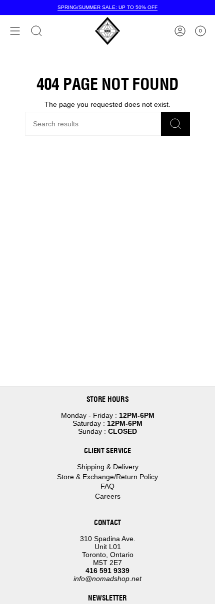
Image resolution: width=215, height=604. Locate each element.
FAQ (107, 486)
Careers (107, 496)
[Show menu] (15, 31)
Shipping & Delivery (107, 467)
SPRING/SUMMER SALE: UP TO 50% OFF (108, 7)
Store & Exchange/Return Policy (107, 477)
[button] (36, 31)
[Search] (175, 124)
